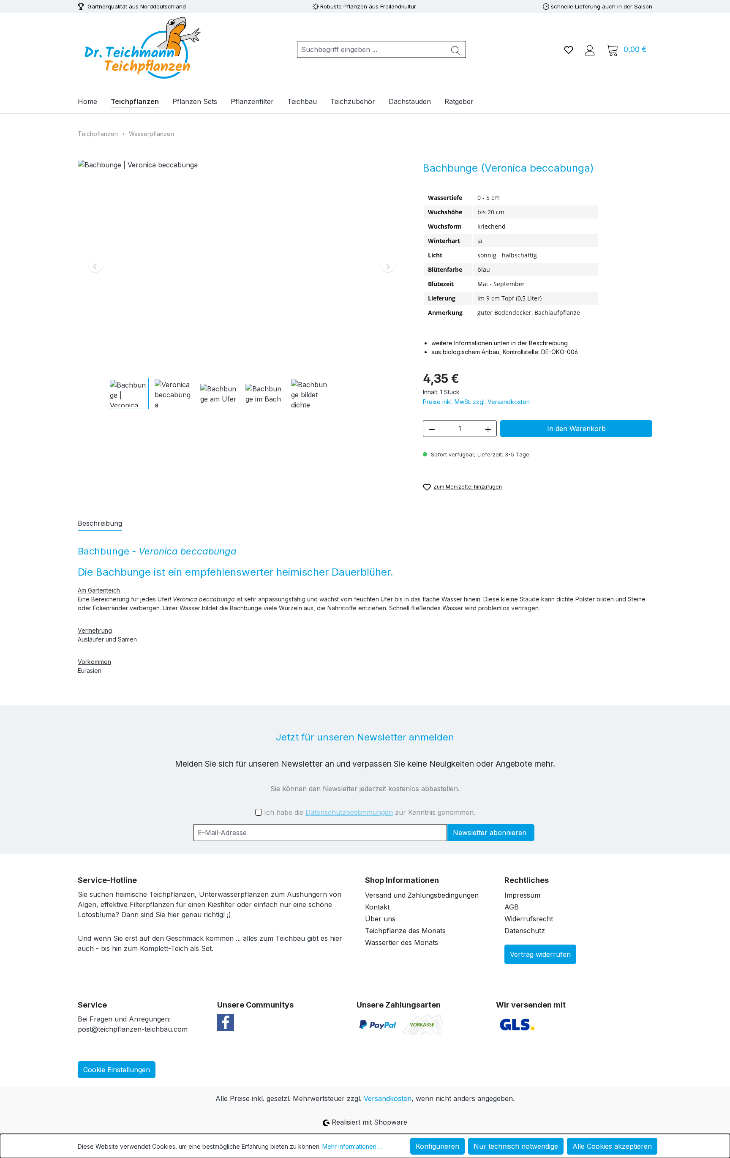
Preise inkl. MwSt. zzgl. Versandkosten (476, 401)
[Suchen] (456, 49)
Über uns (380, 919)
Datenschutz (524, 930)
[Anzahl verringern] (432, 428)
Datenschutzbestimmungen (349, 812)
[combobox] (371, 49)
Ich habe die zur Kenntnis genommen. (369, 812)
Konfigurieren (437, 1146)
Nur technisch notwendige (516, 1146)
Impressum (522, 895)
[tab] (100, 523)
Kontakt (377, 907)
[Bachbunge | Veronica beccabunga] (242, 265)
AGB (511, 907)
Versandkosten (387, 1098)
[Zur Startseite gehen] (141, 47)
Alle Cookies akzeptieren (612, 1146)
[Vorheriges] (95, 265)
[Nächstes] (388, 265)
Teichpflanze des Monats (405, 930)
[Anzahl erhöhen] (488, 428)
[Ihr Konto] (590, 49)
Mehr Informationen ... (352, 1146)
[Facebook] (225, 1021)
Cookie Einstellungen (116, 1069)
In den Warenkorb (576, 428)
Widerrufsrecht (528, 919)
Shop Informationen (402, 880)
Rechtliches (526, 880)
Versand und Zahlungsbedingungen (422, 895)
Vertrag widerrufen (540, 954)
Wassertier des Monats (401, 942)
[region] (241, 285)
